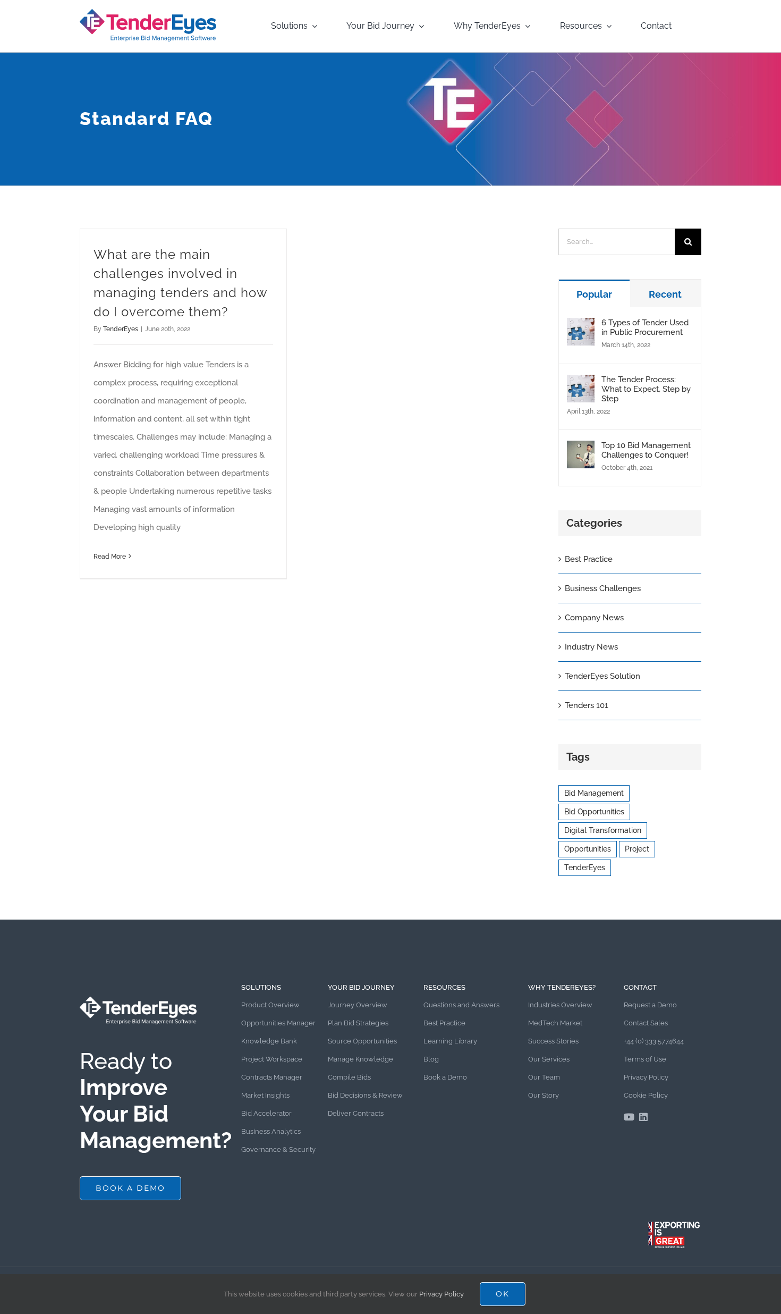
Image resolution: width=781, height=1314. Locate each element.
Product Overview (270, 1005)
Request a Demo (650, 1005)
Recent (665, 294)
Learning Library (450, 1041)
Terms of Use (645, 1059)
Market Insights (265, 1095)
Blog (431, 1059)
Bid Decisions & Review (365, 1095)
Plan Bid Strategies (358, 1023)
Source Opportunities (362, 1041)
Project (637, 849)
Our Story (543, 1095)
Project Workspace (271, 1059)
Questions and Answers (461, 1005)
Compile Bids (349, 1077)
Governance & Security (278, 1149)
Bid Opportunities (594, 811)
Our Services (549, 1059)
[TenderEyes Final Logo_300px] (148, 11)
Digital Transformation (602, 830)
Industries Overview (560, 1005)
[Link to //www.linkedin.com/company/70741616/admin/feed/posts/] (643, 1117)
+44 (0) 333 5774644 (654, 1041)
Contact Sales (646, 1023)
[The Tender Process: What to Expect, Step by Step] (581, 384)
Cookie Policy (646, 1095)
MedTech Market (555, 1023)
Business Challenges (603, 588)
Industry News (591, 647)
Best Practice (589, 559)
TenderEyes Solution (602, 676)
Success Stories (553, 1041)
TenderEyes (120, 329)
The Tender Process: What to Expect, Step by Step (646, 389)
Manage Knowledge (360, 1059)
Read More (110, 556)
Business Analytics (271, 1131)
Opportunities (587, 849)
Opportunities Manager (278, 1023)
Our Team (544, 1077)
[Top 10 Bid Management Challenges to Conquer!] (581, 449)
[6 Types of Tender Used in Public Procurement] (581, 327)
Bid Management (594, 793)
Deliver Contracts (356, 1113)
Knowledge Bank (269, 1041)
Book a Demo (445, 1077)
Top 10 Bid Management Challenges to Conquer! (646, 450)
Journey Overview (357, 1005)
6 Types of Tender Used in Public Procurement (645, 327)
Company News (594, 617)
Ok (503, 1294)
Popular (594, 294)
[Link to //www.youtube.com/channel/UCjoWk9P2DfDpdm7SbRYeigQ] (629, 1117)
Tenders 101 (586, 705)
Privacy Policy (646, 1077)
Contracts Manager (271, 1077)
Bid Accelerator (266, 1113)
